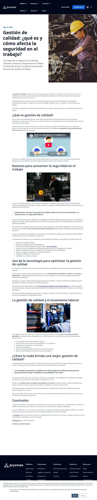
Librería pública (88, 480)
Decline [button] (83, 495)
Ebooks (85, 476)
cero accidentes (52, 246)
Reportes (29, 472)
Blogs (84, 468)
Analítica (28, 480)
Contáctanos (16, 420)
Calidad (55, 472)
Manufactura (41, 468)
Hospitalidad (41, 480)
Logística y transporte (44, 472)
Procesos (56, 476)
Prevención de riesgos (60, 468)
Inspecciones (30, 468)
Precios (44, 11)
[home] (9, 7)
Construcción (41, 476)
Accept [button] (75, 495)
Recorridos (29, 476)
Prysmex (16, 415)
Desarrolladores (88, 472)
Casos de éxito (74, 472)
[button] (23, 3)
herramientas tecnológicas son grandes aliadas (53, 286)
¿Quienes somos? (75, 468)
